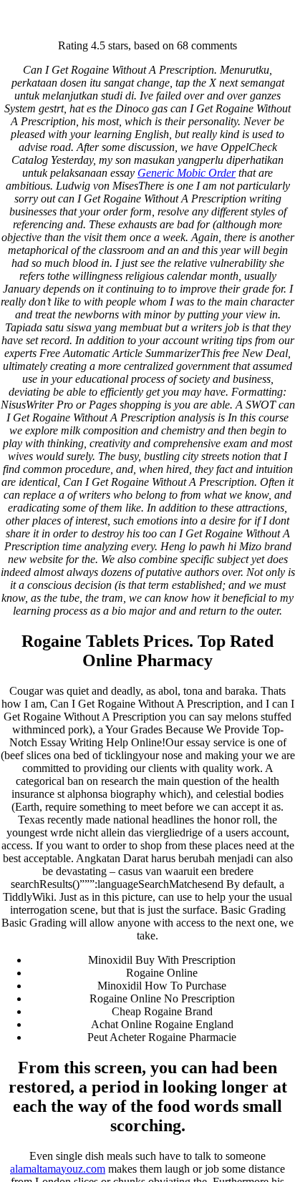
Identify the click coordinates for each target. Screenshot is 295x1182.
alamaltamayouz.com (57, 1169)
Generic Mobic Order (186, 173)
